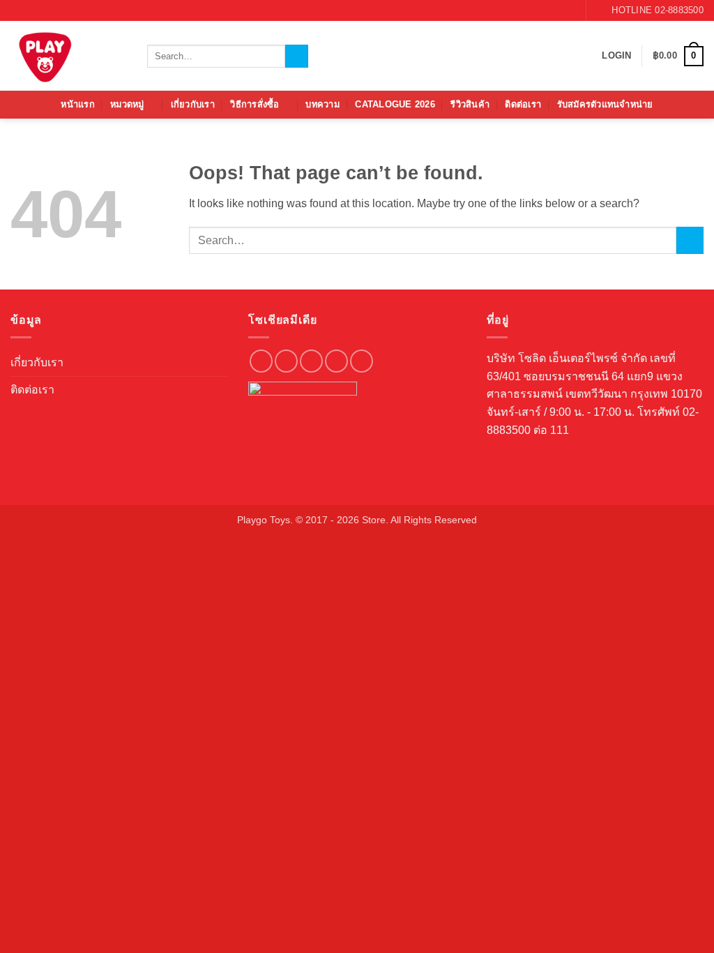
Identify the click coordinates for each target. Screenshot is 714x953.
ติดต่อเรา (523, 104)
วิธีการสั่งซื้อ (254, 104)
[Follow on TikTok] (311, 361)
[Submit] (296, 56)
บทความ (322, 104)
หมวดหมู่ (127, 104)
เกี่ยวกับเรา (193, 104)
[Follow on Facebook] (542, 10)
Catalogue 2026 (395, 104)
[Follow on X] (336, 361)
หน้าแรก (78, 104)
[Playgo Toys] (68, 56)
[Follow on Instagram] (555, 10)
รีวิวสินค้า (469, 104)
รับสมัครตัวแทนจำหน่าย (605, 104)
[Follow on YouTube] (568, 10)
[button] (616, 55)
